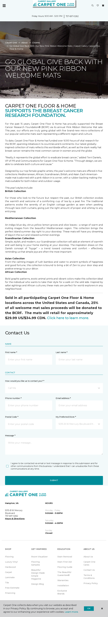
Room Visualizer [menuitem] (39, 556)
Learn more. (71, 612)
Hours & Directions (15, 518)
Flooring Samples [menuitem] (35, 563)
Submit (54, 480)
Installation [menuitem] (63, 585)
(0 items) (103, 5)
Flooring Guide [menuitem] (64, 567)
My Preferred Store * (66, 417)
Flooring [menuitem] (9, 556)
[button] (92, 6)
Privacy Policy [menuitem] (91, 583)
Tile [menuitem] (7, 582)
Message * (10, 436)
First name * (11, 352)
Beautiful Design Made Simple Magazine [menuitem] (38, 574)
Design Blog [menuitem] (37, 584)
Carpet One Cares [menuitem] (89, 563)
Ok (88, 608)
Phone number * (13, 398)
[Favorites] (97, 6)
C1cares (36, 42)
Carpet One (11, 42)
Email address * (63, 398)
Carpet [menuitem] (8, 572)
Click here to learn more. (68, 318)
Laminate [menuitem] (10, 577)
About (24, 42)
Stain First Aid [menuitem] (64, 562)
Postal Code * (11, 417)
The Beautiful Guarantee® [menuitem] (64, 573)
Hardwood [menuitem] (10, 567)
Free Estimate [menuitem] (12, 588)
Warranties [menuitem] (62, 580)
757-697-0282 (72, 16)
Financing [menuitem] (10, 593)
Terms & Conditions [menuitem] (89, 576)
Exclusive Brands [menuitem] (62, 592)
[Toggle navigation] (4, 5)
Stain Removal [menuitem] (64, 556)
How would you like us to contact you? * (24, 381)
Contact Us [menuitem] (89, 570)
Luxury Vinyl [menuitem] (11, 562)
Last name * (61, 352)
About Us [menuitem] (88, 556)
